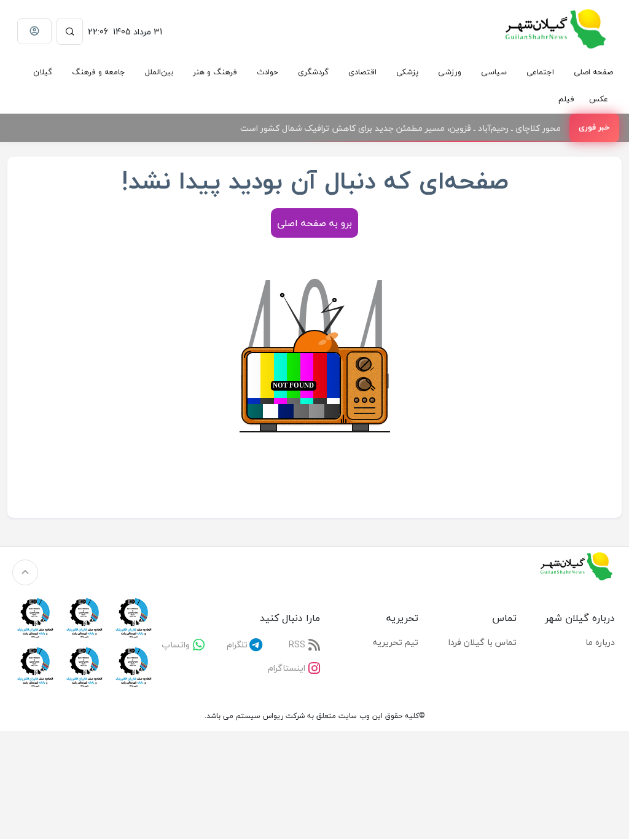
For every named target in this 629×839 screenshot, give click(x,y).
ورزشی (449, 72)
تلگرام (237, 644)
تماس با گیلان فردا (482, 642)
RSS (297, 644)
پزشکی (407, 72)
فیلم (566, 99)
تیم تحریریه (395, 642)
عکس (598, 99)
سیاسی (494, 72)
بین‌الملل (159, 72)
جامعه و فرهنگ (98, 72)
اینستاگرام (286, 668)
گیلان (42, 72)
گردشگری (313, 72)
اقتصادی (362, 72)
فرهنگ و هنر (215, 72)
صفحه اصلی (593, 72)
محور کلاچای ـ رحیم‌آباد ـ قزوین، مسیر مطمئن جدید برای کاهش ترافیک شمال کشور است (400, 128)
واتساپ (176, 644)
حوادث (267, 72)
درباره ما (600, 642)
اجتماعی (540, 72)
